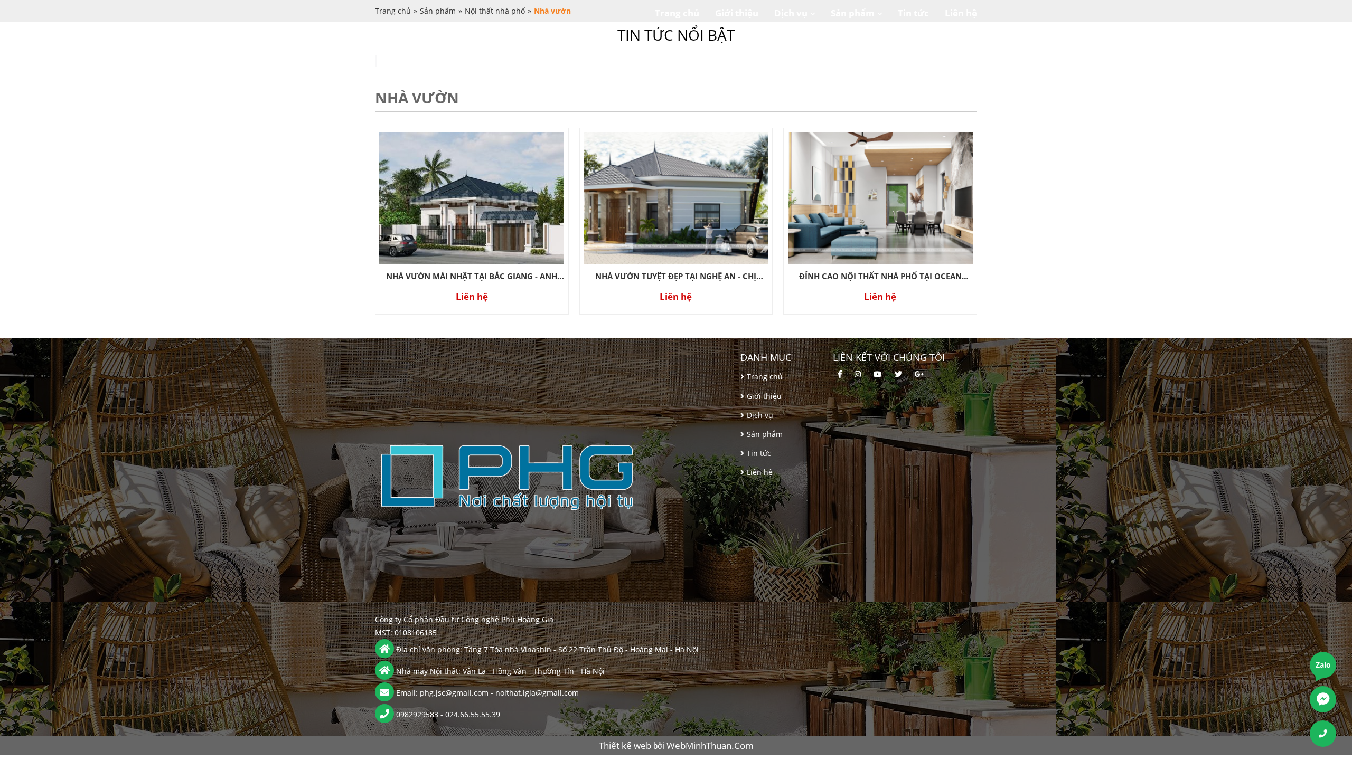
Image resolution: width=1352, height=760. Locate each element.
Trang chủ (677, 13)
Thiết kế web (626, 745)
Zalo (1323, 665)
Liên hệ (961, 13)
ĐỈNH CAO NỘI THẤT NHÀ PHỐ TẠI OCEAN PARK (880, 277)
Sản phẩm (853, 13)
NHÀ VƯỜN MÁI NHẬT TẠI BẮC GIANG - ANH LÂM (471, 277)
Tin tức (913, 13)
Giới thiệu (736, 13)
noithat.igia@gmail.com (537, 693)
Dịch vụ (791, 13)
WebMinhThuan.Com (710, 745)
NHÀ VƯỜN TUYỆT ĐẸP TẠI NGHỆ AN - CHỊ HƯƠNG (675, 277)
